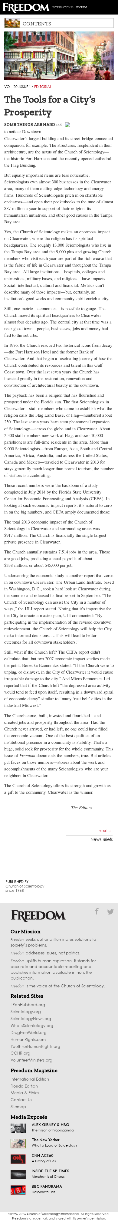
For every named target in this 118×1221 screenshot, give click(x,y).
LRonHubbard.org (28, 1005)
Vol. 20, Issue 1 (17, 87)
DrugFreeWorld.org (29, 1033)
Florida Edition (24, 1086)
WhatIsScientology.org (32, 1026)
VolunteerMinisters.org (31, 1060)
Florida (81, 7)
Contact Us (21, 1100)
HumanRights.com (28, 1040)
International (63, 7)
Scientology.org (26, 1012)
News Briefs (101, 840)
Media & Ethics (25, 1093)
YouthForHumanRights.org (35, 1047)
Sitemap (18, 1107)
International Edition (30, 1080)
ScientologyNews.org (31, 1019)
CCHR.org (20, 1053)
